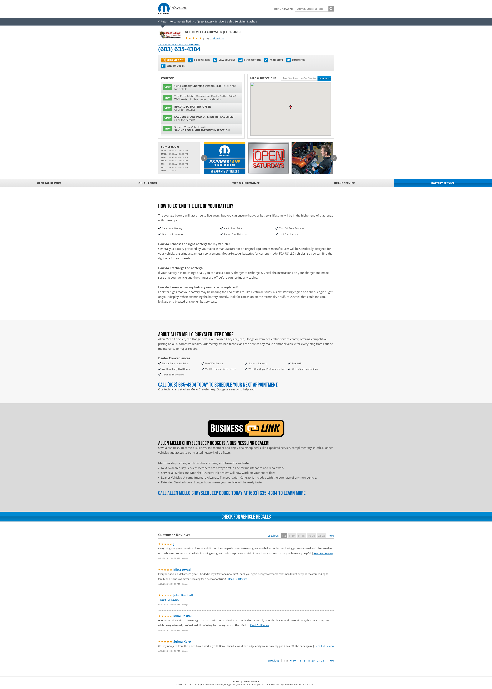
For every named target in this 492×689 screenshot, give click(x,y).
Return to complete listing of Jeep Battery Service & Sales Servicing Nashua (209, 21)
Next (334, 158)
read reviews (217, 38)
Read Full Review (323, 553)
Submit (324, 78)
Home (236, 681)
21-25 (321, 535)
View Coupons (227, 59)
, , (179, 44)
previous (273, 535)
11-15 (301, 535)
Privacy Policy (251, 681)
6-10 (292, 535)
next (331, 535)
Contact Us (298, 59)
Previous (204, 158)
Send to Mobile (175, 65)
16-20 (311, 535)
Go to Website (202, 59)
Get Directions (252, 59)
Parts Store (276, 59)
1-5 (284, 535)
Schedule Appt (175, 59)
